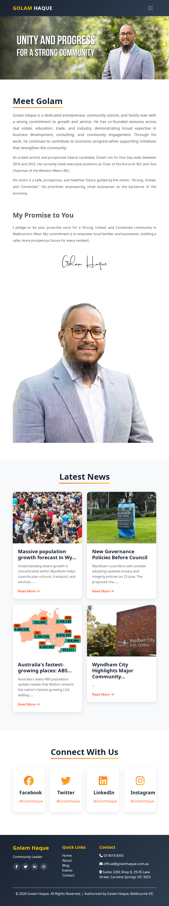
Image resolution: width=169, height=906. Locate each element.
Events (67, 870)
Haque (32, 8)
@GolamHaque (31, 801)
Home (67, 855)
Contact (68, 875)
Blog (65, 865)
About (67, 860)
